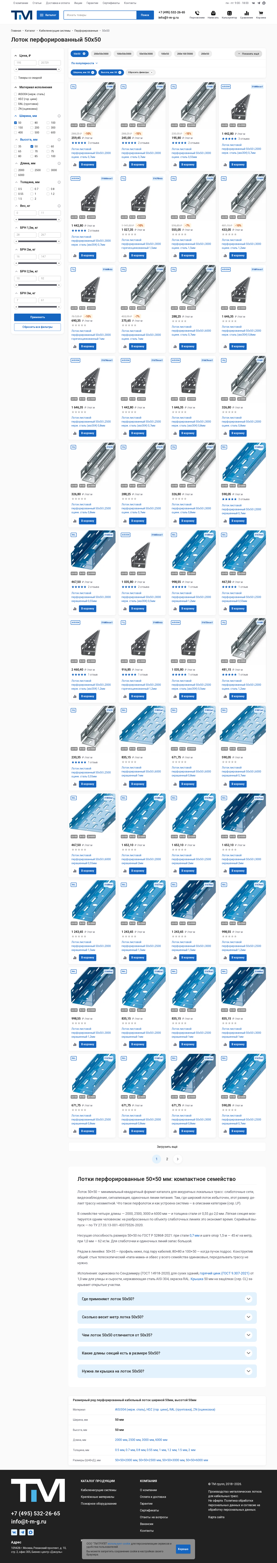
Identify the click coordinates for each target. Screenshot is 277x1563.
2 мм (191, 1450)
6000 (21, 175)
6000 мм (161, 1440)
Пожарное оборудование (99, 1503)
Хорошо (183, 1549)
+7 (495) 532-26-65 (171, 12)
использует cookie (119, 1543)
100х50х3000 (124, 53)
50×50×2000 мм (126, 1460)
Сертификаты (111, 3)
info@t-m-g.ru (168, 17)
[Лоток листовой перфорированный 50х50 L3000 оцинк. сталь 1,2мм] (242, 218)
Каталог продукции (98, 1481)
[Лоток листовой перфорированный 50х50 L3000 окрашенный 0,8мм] (192, 1096)
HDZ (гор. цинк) (27, 99)
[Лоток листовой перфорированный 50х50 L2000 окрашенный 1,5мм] (92, 922)
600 (53, 132)
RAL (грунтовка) (28, 103)
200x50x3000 (101, 53)
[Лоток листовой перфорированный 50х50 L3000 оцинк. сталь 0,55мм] (192, 126)
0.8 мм (140, 1450)
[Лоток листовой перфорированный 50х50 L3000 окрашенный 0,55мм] (92, 572)
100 (53, 122)
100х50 (165, 53)
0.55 (20, 193)
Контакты (130, 3)
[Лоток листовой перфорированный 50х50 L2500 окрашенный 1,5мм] (142, 922)
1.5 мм (182, 1450)
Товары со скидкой (30, 77)
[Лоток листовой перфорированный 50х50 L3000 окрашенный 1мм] (242, 1009)
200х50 (205, 53)
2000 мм (121, 1440)
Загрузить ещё (167, 1147)
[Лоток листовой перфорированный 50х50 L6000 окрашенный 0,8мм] (192, 748)
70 (36, 151)
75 (52, 151)
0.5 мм (119, 1450)
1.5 (20, 198)
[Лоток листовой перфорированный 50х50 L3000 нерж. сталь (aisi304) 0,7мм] (92, 218)
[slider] (16, 69)
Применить (37, 317)
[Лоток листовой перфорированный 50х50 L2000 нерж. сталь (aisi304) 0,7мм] (242, 126)
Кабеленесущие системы (54, 30)
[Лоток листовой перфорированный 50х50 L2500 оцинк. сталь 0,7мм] (142, 485)
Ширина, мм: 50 (81, 72)
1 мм (162, 1450)
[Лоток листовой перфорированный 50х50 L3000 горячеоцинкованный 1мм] (92, 309)
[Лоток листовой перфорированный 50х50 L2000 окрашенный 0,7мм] (242, 485)
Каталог (50, 15)
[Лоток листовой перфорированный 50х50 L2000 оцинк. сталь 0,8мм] (242, 398)
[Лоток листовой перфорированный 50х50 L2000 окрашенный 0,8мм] (142, 1096)
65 (19, 151)
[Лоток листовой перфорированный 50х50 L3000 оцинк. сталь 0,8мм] (192, 485)
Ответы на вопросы (154, 1517)
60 (52, 146)
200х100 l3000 (185, 53)
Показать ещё (250, 53)
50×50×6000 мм (197, 1460)
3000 (54, 170)
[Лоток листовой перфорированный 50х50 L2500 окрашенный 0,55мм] (242, 572)
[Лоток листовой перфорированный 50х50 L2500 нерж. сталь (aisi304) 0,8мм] (92, 398)
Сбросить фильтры (138, 72)
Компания (148, 1481)
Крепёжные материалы (97, 1497)
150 (20, 127)
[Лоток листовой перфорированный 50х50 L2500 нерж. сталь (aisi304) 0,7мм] (142, 398)
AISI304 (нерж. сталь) (31, 94)
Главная (16, 30)
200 (37, 127)
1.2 (52, 193)
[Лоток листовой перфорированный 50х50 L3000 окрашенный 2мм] (242, 835)
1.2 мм (172, 1450)
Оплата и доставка (153, 1497)
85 (36, 156)
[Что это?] (59, 116)
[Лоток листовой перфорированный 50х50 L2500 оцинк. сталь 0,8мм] (92, 485)
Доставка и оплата (58, 3)
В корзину (87, 164)
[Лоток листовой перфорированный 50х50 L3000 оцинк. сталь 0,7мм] (142, 126)
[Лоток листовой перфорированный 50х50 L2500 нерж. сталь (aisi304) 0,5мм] (192, 660)
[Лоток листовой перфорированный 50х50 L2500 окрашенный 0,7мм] (242, 1096)
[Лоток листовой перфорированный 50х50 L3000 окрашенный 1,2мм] (92, 1009)
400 (20, 132)
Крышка (197, 1279)
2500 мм (135, 1440)
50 (19, 122)
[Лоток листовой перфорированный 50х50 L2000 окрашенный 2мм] (142, 835)
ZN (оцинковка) (27, 108)
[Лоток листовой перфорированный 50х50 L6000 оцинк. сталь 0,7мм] (192, 309)
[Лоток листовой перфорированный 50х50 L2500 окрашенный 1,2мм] (242, 922)
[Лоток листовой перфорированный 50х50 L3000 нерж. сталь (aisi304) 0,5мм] (142, 572)
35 (19, 146)
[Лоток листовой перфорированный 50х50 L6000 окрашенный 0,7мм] (242, 748)
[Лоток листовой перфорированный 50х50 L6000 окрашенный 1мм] (142, 748)
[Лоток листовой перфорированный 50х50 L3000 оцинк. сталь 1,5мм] (192, 218)
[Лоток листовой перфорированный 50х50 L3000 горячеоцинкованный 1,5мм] (142, 218)
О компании (20, 3)
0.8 (52, 188)
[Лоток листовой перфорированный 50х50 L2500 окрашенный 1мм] (192, 1009)
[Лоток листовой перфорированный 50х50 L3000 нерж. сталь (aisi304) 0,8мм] (192, 398)
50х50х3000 (146, 53)
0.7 (36, 188)
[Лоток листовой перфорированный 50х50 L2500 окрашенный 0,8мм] (92, 1096)
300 (53, 127)
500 (37, 132)
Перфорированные (86, 30)
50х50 (77, 53)
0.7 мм (130, 1450)
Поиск (145, 15)
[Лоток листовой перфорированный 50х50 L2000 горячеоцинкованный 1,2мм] (142, 660)
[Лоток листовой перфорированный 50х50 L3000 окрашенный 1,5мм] (192, 922)
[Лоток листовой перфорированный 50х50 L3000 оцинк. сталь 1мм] (142, 309)
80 (36, 122)
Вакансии (146, 1524)
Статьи (37, 3)
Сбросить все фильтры (37, 326)
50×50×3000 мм (173, 1460)
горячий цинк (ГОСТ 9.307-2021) (224, 1273)
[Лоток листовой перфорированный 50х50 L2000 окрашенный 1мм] (142, 1009)
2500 (38, 170)
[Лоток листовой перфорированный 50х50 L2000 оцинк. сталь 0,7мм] (92, 126)
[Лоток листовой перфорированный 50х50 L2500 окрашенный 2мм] (192, 835)
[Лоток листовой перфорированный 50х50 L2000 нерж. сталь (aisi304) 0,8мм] (242, 309)
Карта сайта (216, 1517)
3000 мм (148, 1440)
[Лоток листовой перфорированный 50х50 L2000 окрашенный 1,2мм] (192, 572)
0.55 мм (152, 1450)
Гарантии (92, 3)
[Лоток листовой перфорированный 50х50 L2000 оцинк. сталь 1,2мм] (242, 660)
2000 (21, 170)
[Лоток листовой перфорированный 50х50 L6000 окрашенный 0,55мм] (92, 835)
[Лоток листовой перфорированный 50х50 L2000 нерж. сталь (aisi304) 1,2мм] (92, 660)
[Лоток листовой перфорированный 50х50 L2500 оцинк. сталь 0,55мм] (92, 748)
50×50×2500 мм (150, 1460)
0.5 (20, 188)
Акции (78, 3)
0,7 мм (195, 1235)
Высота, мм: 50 (109, 72)
